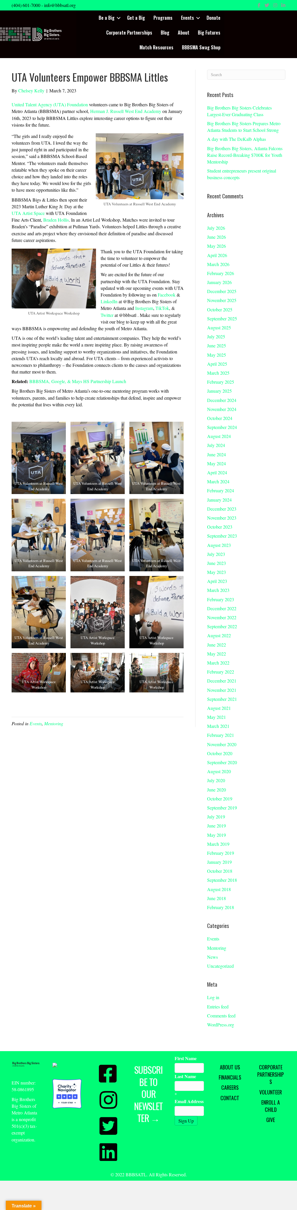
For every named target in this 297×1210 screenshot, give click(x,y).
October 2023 (219, 527)
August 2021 (219, 708)
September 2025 (222, 318)
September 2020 (222, 762)
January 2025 (219, 391)
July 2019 (216, 817)
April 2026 (217, 255)
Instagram (144, 308)
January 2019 (219, 862)
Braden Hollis (56, 220)
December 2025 (221, 291)
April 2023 (217, 581)
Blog (165, 32)
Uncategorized (220, 966)
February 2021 (220, 735)
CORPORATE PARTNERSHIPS (270, 1074)
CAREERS (230, 1087)
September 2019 (222, 808)
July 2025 (216, 336)
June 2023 (216, 563)
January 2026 (219, 282)
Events (187, 17)
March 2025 (218, 373)
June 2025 (216, 345)
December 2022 (221, 608)
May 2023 (216, 572)
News (212, 957)
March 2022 (218, 663)
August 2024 (219, 436)
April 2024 (217, 472)
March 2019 (218, 844)
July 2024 (216, 445)
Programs (163, 17)
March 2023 (218, 590)
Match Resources (156, 47)
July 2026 (216, 228)
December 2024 (221, 400)
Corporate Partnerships (129, 32)
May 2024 (216, 463)
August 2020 (219, 771)
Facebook (166, 295)
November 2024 (221, 409)
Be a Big (107, 17)
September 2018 (222, 880)
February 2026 (220, 273)
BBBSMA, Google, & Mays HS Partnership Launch (77, 381)
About (183, 32)
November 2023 (221, 518)
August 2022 (219, 635)
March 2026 (218, 264)
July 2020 (216, 780)
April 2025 (217, 364)
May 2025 (216, 355)
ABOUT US (230, 1067)
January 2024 (219, 500)
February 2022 (220, 672)
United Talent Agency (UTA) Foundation (50, 104)
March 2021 (218, 726)
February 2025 (220, 382)
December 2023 (221, 509)
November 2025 (221, 300)
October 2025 (219, 309)
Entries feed (218, 1006)
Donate (213, 17)
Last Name (185, 1076)
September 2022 (222, 626)
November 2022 (221, 617)
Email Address (189, 1101)
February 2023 (220, 599)
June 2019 (216, 826)
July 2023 (216, 554)
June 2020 (216, 790)
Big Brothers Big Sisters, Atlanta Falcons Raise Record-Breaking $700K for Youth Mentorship (244, 155)
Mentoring (53, 723)
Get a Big (136, 17)
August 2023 (219, 545)
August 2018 (219, 889)
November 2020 (221, 744)
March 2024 (218, 481)
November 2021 (221, 690)
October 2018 (219, 871)
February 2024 (220, 490)
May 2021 (216, 717)
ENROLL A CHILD (270, 1105)
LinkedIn (109, 301)
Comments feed (221, 1015)
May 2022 (216, 654)
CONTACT (229, 1098)
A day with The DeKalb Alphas (236, 139)
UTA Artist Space (28, 213)
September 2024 (222, 427)
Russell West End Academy (135, 111)
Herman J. (100, 111)
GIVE (270, 1119)
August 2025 (219, 327)
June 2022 (216, 645)
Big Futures (209, 32)
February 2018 (220, 907)
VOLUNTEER (270, 1092)
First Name (186, 1058)
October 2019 (219, 799)
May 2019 (216, 835)
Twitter (107, 315)
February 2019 (220, 853)
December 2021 (221, 681)
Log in (213, 997)
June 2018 (216, 898)
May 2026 (216, 246)
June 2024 (216, 454)
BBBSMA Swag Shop (201, 47)
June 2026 (216, 237)
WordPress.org (220, 1025)
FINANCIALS (230, 1077)
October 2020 (219, 753)
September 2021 (222, 699)
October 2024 (219, 418)
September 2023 (222, 536)
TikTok (162, 308)
